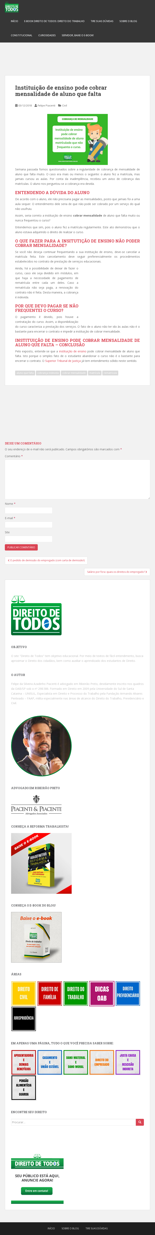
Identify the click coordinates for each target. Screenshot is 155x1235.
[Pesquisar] (140, 1122)
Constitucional (21, 35)
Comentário (14, 456)
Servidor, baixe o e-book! (78, 35)
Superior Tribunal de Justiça (63, 361)
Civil (64, 105)
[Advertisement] (77, 57)
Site (7, 532)
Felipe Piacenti (46, 105)
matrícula (94, 373)
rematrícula (110, 373)
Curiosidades (47, 35)
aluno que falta (25, 373)
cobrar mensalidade (74, 373)
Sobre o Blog (128, 21)
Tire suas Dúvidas (102, 21)
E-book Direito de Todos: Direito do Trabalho (54, 21)
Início (14, 21)
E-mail (10, 518)
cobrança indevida (48, 373)
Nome (10, 504)
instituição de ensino (73, 351)
